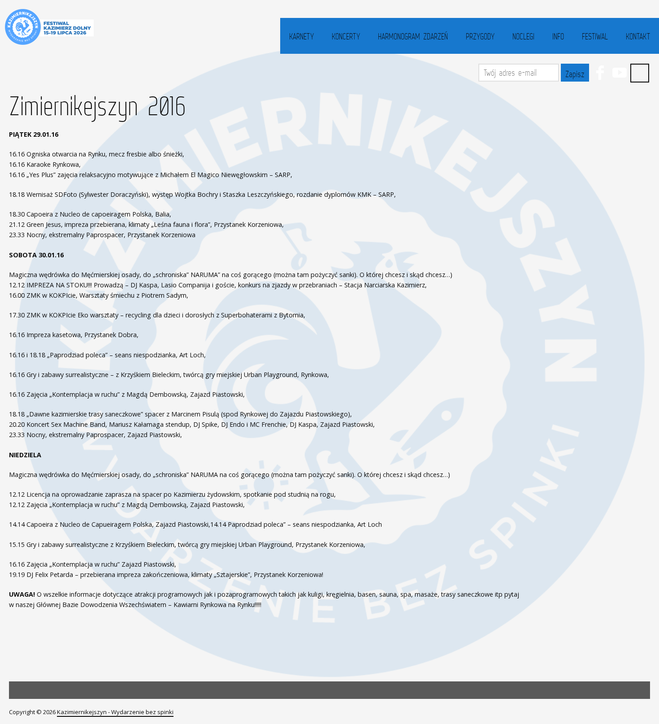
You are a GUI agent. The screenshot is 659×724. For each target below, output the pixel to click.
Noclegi (523, 36)
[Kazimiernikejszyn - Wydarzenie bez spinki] (48, 27)
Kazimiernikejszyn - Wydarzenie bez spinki (115, 712)
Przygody (480, 36)
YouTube (620, 73)
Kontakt (638, 36)
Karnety (301, 36)
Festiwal (595, 36)
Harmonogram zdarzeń (413, 36)
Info (558, 36)
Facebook (600, 73)
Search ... (639, 73)
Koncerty (346, 36)
